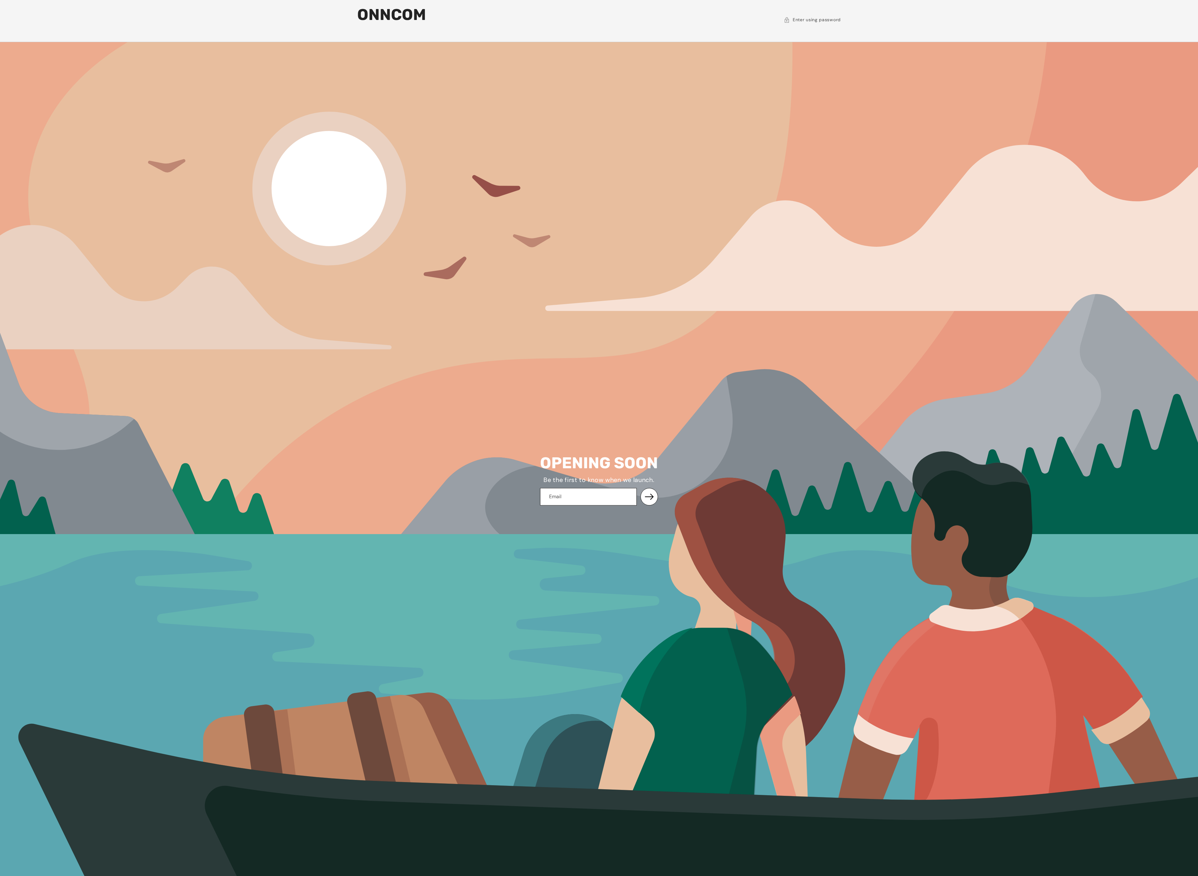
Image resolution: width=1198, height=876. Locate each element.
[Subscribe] (649, 496)
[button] (812, 20)
